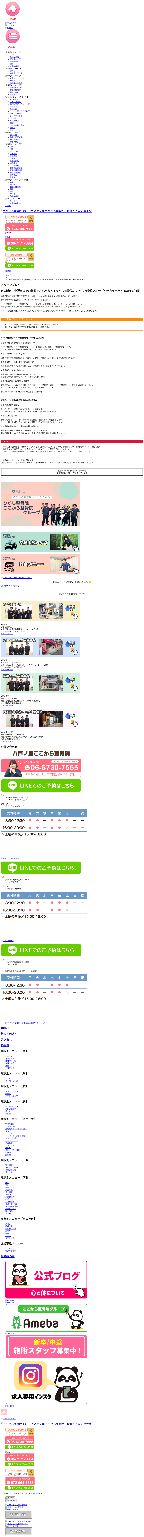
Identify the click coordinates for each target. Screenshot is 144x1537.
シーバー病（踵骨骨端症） (21, 111)
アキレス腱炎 (15, 102)
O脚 (11, 147)
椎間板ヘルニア (16, 83)
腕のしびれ (14, 92)
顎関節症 (13, 135)
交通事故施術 (15, 203)
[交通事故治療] (40, 551)
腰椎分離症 (14, 61)
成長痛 (12, 158)
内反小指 (13, 163)
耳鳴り (12, 189)
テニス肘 (13, 118)
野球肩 (12, 128)
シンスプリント (16, 116)
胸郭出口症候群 (16, 137)
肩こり (12, 71)
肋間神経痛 (14, 196)
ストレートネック (17, 78)
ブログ (8, 206)
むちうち (13, 201)
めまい (12, 182)
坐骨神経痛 (14, 66)
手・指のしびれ (16, 87)
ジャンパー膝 (15, 113)
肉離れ (12, 123)
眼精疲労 (13, 184)
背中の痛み (14, 142)
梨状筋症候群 (15, 173)
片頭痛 (12, 194)
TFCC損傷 (14, 99)
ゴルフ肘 (13, 109)
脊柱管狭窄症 (15, 139)
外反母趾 (13, 154)
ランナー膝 (14, 121)
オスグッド (14, 106)
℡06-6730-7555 (7, 670)
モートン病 (14, 151)
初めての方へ (9, 1033)
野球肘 (12, 130)
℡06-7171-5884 (7, 706)
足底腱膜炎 (14, 161)
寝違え (12, 80)
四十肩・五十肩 (16, 73)
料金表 (5, 1045)
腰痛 (12, 64)
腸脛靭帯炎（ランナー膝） (21, 104)
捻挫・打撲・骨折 (17, 125)
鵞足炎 (12, 177)
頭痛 (12, 191)
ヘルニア (13, 54)
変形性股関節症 (16, 168)
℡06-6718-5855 (7, 741)
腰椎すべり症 (15, 59)
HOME (8, 271)
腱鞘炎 (12, 95)
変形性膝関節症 (16, 170)
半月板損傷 (14, 165)
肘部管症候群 (15, 90)
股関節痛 (13, 156)
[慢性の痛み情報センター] (16, 578)
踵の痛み (13, 175)
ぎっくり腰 (14, 57)
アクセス (6, 1039)
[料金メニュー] (40, 574)
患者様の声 (8, 1256)
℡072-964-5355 (7, 634)
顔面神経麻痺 (15, 187)
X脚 (11, 149)
